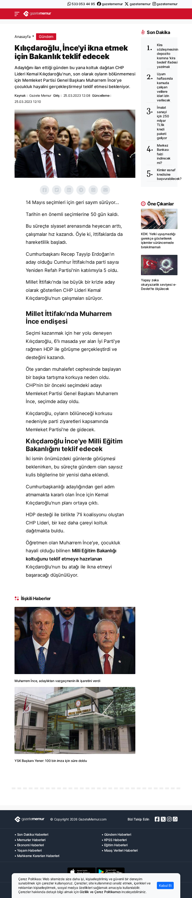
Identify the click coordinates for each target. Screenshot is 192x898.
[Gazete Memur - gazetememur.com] (37, 13)
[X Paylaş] (56, 190)
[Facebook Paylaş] (44, 190)
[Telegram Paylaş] (81, 190)
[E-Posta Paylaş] (105, 190)
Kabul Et (165, 885)
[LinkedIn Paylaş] (69, 190)
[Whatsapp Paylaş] (93, 190)
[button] (17, 13)
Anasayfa (22, 36)
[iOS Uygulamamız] (81, 872)
